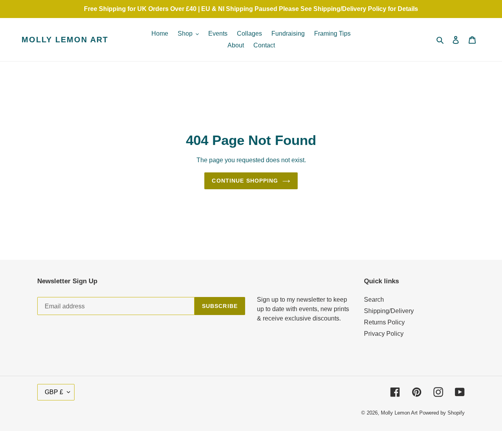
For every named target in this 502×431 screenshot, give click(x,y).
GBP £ (54, 392)
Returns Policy (384, 322)
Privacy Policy (384, 333)
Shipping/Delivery (389, 311)
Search (374, 299)
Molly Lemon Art (65, 39)
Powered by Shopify (442, 413)
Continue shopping (245, 180)
